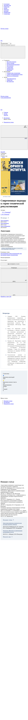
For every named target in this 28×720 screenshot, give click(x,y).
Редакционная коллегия (13, 64)
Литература (14, 267)
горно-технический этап (15, 253)
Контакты (9, 70)
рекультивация (4, 253)
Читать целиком (5, 245)
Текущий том (7, 5)
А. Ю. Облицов (5, 214)
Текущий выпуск (11, 78)
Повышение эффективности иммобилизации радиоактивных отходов (12, 531)
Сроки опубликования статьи (14, 74)
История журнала (11, 61)
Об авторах (7, 118)
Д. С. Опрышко (6, 212)
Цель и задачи (10, 63)
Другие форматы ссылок (13, 264)
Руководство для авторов (13, 73)
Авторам (6, 11)
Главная (6, 112)
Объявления (7, 12)
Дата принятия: (5, 223)
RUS (3, 157)
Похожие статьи (8, 401)
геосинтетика (14, 255)
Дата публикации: (5, 226)
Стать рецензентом (6, 97)
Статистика (7, 14)
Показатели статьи (9, 122)
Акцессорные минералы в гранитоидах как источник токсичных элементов (12, 523)
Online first (6, 6)
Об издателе (10, 66)
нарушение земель (5, 255)
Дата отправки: (5, 220)
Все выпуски (10, 81)
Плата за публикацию (12, 76)
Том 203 (6, 115)
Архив (5, 8)
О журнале (6, 4)
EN (2, 40)
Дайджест (6, 9)
